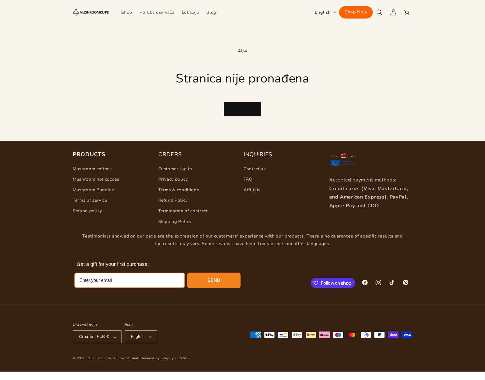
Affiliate (252, 190)
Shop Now (356, 12)
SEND (213, 280)
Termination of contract (183, 211)
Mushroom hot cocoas (96, 179)
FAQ (248, 179)
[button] (379, 12)
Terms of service (90, 200)
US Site (183, 358)
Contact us (255, 169)
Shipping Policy (175, 221)
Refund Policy (173, 200)
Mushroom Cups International (113, 358)
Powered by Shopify (156, 358)
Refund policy (87, 211)
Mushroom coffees (92, 169)
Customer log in (175, 169)
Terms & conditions (178, 190)
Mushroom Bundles (93, 190)
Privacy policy (173, 179)
